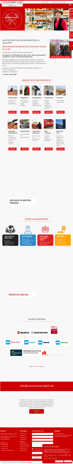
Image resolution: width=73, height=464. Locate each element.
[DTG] (54, 334)
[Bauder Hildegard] (36, 366)
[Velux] (22, 355)
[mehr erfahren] (66, 452)
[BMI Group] (36, 345)
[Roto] (43, 355)
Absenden (36, 457)
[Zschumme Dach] (12, 6)
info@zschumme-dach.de (58, 2)
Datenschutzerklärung (53, 458)
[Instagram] (70, 2)
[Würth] (22, 334)
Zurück (2, 20)
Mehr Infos (12, 112)
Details (53, 455)
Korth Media (29, 462)
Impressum (46, 458)
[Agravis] (16, 355)
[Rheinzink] (40, 334)
